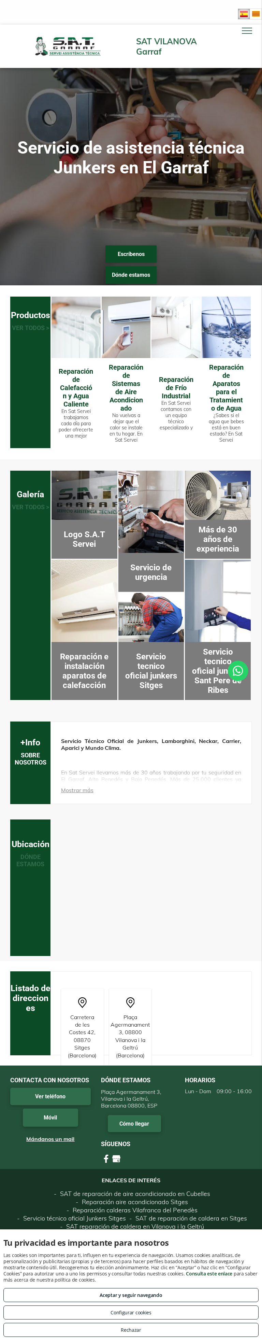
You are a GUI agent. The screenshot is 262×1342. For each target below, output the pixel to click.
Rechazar (131, 1330)
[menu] (247, 31)
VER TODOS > (30, 327)
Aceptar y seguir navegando (131, 1295)
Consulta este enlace (209, 1273)
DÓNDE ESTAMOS (30, 860)
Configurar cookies (131, 1312)
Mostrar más (77, 790)
